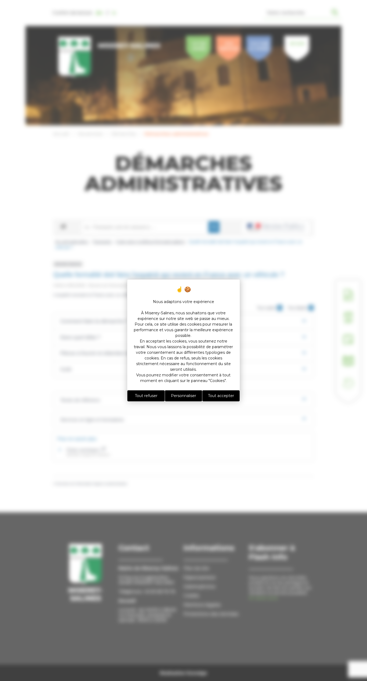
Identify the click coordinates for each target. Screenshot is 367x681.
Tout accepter (221, 395)
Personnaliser (183, 395)
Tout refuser (146, 395)
